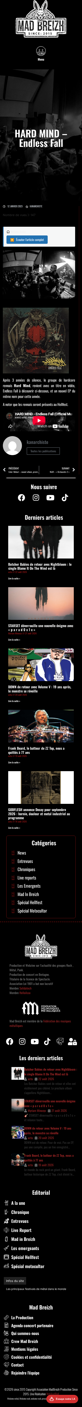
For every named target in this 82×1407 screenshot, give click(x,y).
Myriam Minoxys (37, 1110)
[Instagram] (36, 497)
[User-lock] (72, 1041)
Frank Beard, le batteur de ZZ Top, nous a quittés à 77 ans (36, 750)
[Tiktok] (47, 1041)
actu (30, 1079)
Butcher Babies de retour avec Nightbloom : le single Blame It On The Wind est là (40, 566)
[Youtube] (50, 497)
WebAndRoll (52, 1394)
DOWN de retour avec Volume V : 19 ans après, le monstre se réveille (39, 688)
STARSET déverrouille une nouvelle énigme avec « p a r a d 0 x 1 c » (40, 627)
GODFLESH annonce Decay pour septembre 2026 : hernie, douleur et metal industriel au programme (39, 813)
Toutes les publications (43, 451)
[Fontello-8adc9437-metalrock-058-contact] (60, 1041)
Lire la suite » (14, 578)
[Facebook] (21, 497)
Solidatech (25, 988)
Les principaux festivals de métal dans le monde (36, 1289)
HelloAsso (25, 992)
